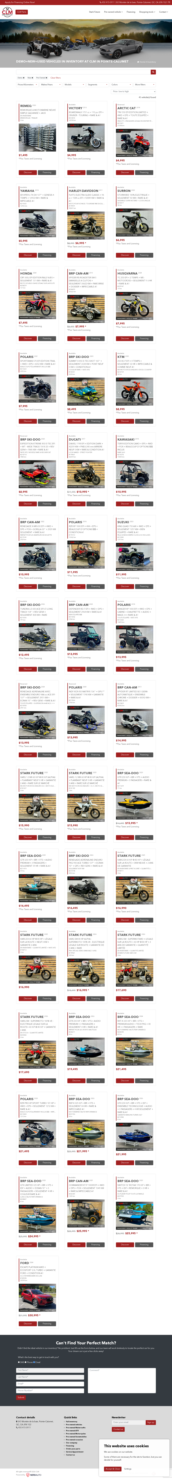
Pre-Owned (41, 78)
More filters (140, 85)
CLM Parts (21, 12)
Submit (21, 1398)
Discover (28, 173)
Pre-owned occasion (74, 1440)
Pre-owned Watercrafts (75, 1428)
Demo (20, 78)
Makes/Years (47, 85)
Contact (163, 12)
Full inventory (71, 1422)
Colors (115, 85)
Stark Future (94, 12)
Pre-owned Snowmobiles (76, 1437)
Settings (127, 1469)
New (30, 78)
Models (68, 85)
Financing (131, 12)
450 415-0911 (107, 3)
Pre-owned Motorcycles (76, 1434)
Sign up (150, 1423)
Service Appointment (74, 1452)
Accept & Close (113, 1469)
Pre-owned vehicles (74, 1425)
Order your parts (73, 1449)
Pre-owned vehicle (112, 12)
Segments (92, 85)
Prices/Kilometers (25, 85)
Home (142, 62)
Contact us (70, 1455)
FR (169, 3)
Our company (71, 1443)
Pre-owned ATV (72, 1431)
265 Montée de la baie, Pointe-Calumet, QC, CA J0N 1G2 (141, 3)
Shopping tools (146, 12)
